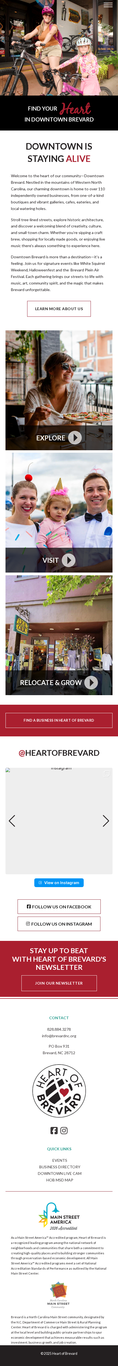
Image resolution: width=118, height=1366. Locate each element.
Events (59, 1160)
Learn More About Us (59, 308)
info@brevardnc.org (59, 1035)
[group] (59, 821)
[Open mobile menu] (108, 5)
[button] (59, 870)
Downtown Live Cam (60, 1173)
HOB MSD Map (59, 1180)
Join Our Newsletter (59, 983)
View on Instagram (61, 882)
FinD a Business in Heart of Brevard (59, 720)
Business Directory (59, 1166)
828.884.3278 (59, 1029)
